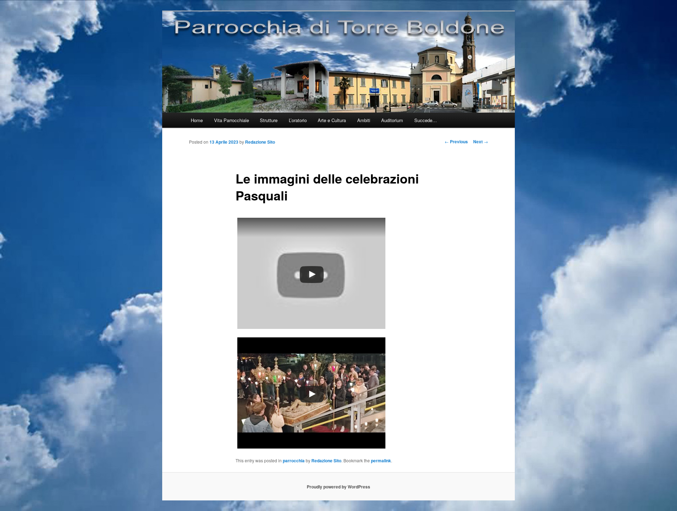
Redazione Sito (260, 142)
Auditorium (392, 120)
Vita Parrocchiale (231, 120)
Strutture (268, 120)
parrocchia (294, 460)
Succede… (425, 120)
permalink (381, 460)
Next (480, 141)
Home (197, 120)
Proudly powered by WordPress (338, 486)
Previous (456, 141)
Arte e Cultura (332, 120)
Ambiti (363, 120)
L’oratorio (298, 120)
